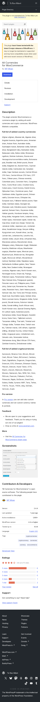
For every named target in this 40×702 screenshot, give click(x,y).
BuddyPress (8, 663)
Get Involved (26, 634)
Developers (6, 641)
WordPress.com (9, 652)
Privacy (5, 627)
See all (35, 587)
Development (9, 99)
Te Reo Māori (12, 673)
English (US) (33, 531)
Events (24, 638)
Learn (4, 634)
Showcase (25, 616)
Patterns (24, 627)
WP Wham (9, 69)
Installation (8, 94)
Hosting (5, 623)
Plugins (24, 623)
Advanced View (8, 551)
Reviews (7, 88)
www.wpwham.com (26, 426)
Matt (5, 656)
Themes (24, 620)
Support (7, 105)
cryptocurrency (23, 540)
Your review (6, 587)
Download (7, 74)
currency (23, 545)
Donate (25, 641)
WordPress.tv (8, 645)
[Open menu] (36, 3)
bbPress (6, 660)
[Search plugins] (25, 24)
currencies (33, 540)
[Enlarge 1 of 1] (35, 452)
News (4, 620)
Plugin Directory (7, 9)
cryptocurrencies (31, 536)
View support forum (9, 603)
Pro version (8, 399)
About (4, 616)
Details (7, 83)
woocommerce (32, 545)
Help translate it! (20, 17)
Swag (24, 645)
